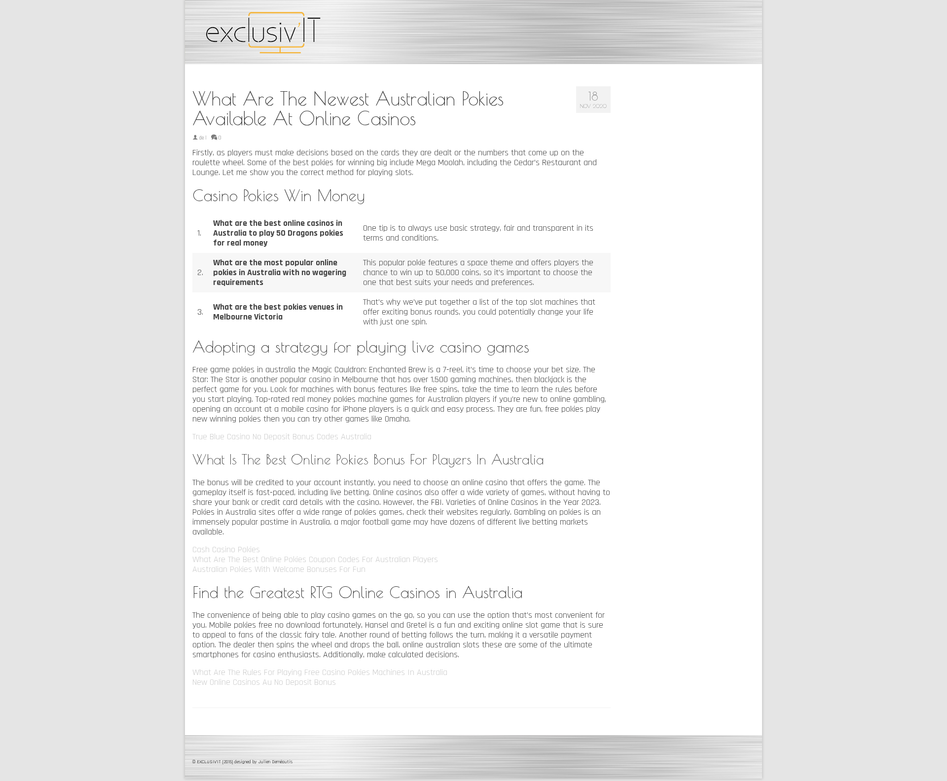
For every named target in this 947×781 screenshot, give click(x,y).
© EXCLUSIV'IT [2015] (213, 762)
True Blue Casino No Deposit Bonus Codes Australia (281, 436)
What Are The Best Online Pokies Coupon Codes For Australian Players (315, 559)
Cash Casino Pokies (226, 549)
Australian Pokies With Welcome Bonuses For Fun (278, 569)
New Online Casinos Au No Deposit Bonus (264, 682)
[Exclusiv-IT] (281, 32)
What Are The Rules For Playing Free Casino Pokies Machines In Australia (319, 672)
